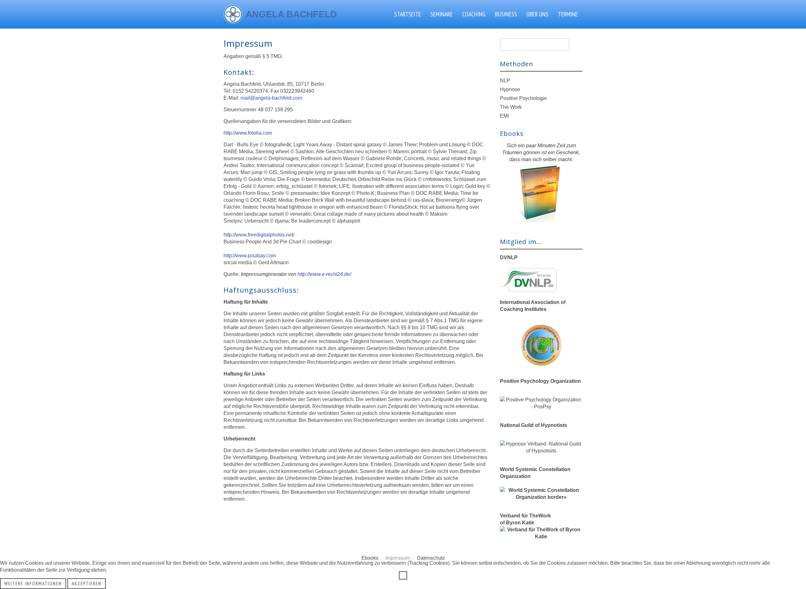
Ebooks (369, 558)
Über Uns (537, 14)
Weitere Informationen (33, 583)
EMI (504, 116)
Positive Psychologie (523, 98)
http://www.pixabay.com (250, 255)
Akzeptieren (86, 583)
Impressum (397, 558)
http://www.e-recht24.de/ (324, 274)
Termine (568, 14)
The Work (511, 107)
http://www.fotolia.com (248, 133)
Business (506, 14)
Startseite (407, 14)
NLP (505, 80)
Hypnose (510, 89)
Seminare (441, 14)
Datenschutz (431, 558)
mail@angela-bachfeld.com (271, 98)
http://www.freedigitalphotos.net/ (259, 234)
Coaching (473, 14)
